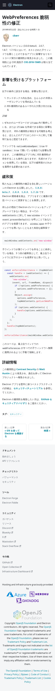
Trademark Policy (16, 641)
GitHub (6, 562)
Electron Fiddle (10, 502)
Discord (6, 528)
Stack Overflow (10, 546)
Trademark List (39, 641)
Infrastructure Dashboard (16, 571)
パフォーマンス (10, 477)
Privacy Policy (11, 674)
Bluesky (6, 532)
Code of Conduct (40, 674)
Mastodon (7, 541)
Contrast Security (26, 369)
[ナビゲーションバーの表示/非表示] (4, 5)
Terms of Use (40, 670)
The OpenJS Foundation (18, 670)
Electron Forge (10, 498)
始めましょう (9, 456)
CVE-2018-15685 (32, 62)
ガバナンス (8, 519)
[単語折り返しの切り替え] (44, 240)
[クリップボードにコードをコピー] (49, 240)
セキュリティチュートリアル (28, 388)
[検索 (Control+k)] (50, 5)
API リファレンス (11, 460)
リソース (6, 523)
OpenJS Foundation (26, 623)
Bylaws (24, 674)
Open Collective (10, 566)
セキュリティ (16, 414)
